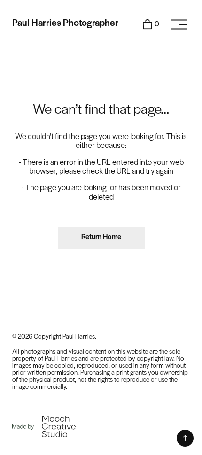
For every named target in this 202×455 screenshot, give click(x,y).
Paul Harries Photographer (65, 23)
